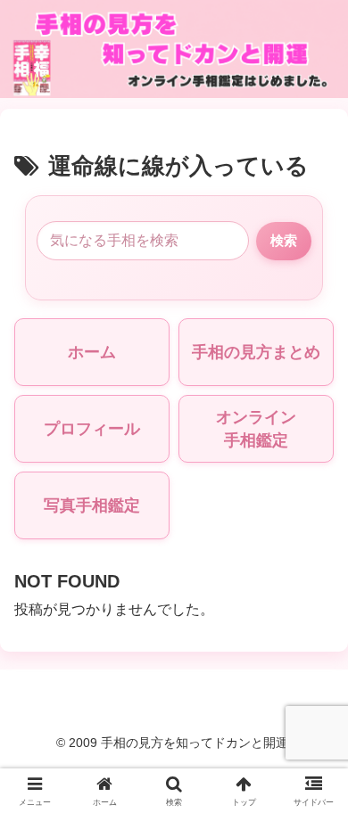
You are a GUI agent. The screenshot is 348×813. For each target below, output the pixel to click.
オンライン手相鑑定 (256, 428)
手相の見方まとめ (256, 352)
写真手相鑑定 (92, 505)
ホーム (92, 352)
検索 (283, 240)
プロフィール (92, 429)
